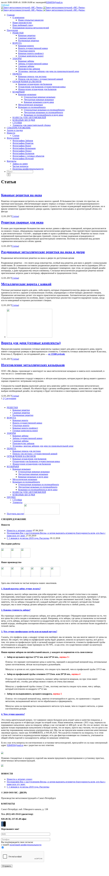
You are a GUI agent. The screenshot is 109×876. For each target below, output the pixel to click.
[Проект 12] (25, 556)
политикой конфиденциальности (25, 845)
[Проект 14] (6, 556)
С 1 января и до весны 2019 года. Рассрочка (28, 538)
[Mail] (4, 824)
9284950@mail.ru (54, 2)
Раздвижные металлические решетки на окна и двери (43, 252)
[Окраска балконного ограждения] (55, 575)
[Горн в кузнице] (6, 575)
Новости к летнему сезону (19, 530)
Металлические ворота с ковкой (26, 284)
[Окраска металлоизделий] (16, 575)
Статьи (15, 216)
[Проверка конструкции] (46, 575)
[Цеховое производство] (36, 575)
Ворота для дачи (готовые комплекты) (31, 343)
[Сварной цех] (26, 575)
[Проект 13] (16, 556)
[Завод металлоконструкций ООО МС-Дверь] (43, 8)
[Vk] (2, 824)
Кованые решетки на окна (21, 195)
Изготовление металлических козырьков (33, 365)
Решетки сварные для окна (22, 222)
